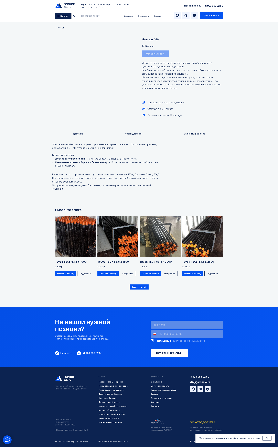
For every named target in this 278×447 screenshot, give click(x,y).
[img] (65, 6)
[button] (211, 15)
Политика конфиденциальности (113, 441)
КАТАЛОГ (102, 376)
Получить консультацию (169, 353)
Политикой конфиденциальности (188, 341)
